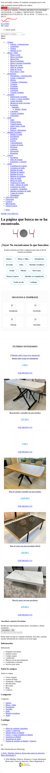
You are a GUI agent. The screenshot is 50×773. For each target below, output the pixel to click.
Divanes (13, 128)
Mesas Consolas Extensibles (20, 63)
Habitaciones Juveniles (18, 97)
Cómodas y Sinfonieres (18, 82)
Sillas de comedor (16, 67)
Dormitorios (11, 74)
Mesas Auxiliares (16, 57)
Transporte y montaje (13, 682)
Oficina (10, 155)
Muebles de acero (16, 174)
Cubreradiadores (16, 143)
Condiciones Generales (14, 662)
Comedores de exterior (18, 166)
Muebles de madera (17, 172)
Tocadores (14, 86)
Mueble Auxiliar (16, 134)
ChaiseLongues (16, 124)
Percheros (13, 147)
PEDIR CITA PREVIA (9, 214)
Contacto (9, 202)
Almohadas (14, 116)
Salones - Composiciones (19, 44)
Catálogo (33, 282)
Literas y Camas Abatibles (19, 99)
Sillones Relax (15, 122)
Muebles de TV (16, 51)
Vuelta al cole (18, 282)
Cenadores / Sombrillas (18, 189)
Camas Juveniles (16, 101)
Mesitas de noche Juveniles (20, 103)
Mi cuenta (9, 686)
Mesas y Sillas (12, 53)
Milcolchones (10, 204)
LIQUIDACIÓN (12, 197)
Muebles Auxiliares (14, 132)
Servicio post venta (13, 664)
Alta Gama (36, 271)
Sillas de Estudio (16, 160)
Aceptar (4, 8)
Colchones (14, 90)
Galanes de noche (16, 145)
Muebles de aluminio (18, 176)
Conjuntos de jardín (17, 168)
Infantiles (15, 107)
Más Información (13, 8)
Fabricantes (10, 199)
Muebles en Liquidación (34, 276)
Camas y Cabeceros (17, 78)
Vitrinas (13, 48)
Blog (7, 688)
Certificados (10, 658)
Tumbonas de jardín (17, 183)
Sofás (9, 118)
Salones (10, 42)
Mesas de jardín (16, 181)
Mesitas (13, 80)
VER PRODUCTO (25, 373)
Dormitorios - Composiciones (21, 76)
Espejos (13, 141)
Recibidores (14, 137)
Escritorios (14, 105)
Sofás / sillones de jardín (19, 185)
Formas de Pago (11, 679)
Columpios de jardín (17, 187)
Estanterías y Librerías (18, 162)
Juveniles (10, 95)
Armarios (13, 84)
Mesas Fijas (14, 59)
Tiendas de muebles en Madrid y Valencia (21, 741)
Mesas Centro (15, 55)
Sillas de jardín (15, 178)
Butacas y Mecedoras (18, 130)
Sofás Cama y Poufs (17, 126)
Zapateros (13, 139)
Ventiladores (14, 195)
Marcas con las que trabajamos (17, 660)
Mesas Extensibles (17, 61)
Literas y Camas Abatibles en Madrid (19, 735)
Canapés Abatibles (17, 93)
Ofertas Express (11, 206)
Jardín (9, 164)
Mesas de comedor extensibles (17, 728)
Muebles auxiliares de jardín (20, 191)
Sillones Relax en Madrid (15, 733)
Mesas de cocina (16, 65)
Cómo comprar (11, 677)
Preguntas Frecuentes (13, 652)
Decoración (14, 151)
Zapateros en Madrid (13, 737)
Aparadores (14, 46)
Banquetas (14, 88)
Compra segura (11, 656)
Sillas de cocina (16, 69)
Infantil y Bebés (21, 109)
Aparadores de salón (13, 739)
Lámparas (13, 149)
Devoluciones (11, 684)
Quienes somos (11, 654)
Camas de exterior (16, 193)
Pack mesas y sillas (17, 72)
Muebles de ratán (16, 170)
